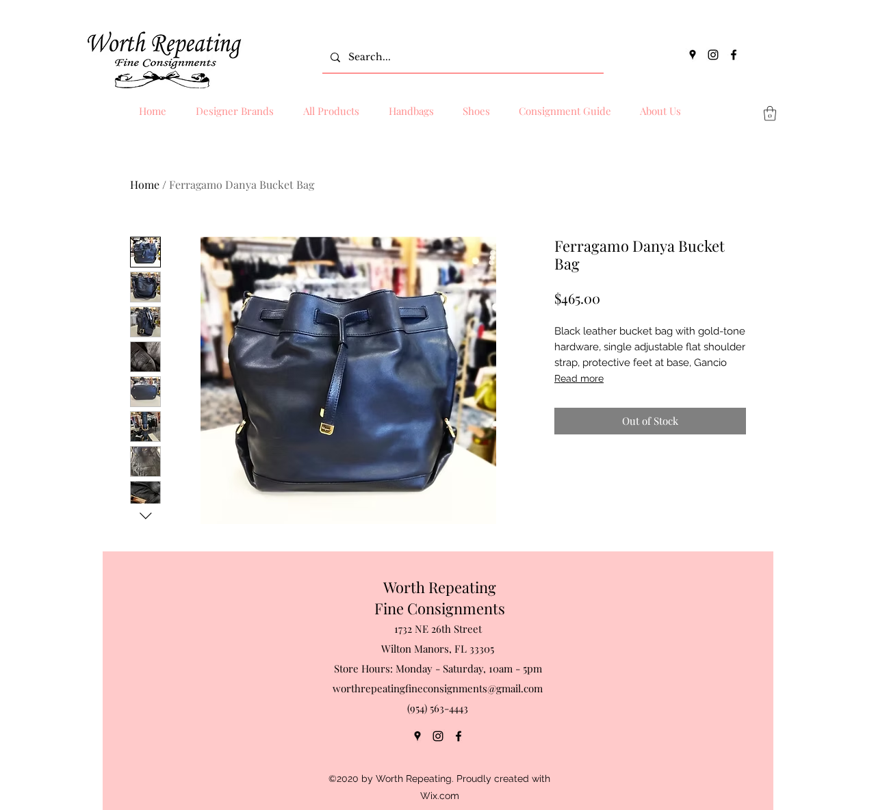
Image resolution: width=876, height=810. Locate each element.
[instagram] (713, 55)
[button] (770, 113)
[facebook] (733, 55)
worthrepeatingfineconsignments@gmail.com (438, 688)
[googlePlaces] (692, 55)
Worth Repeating (439, 587)
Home (144, 184)
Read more (579, 378)
